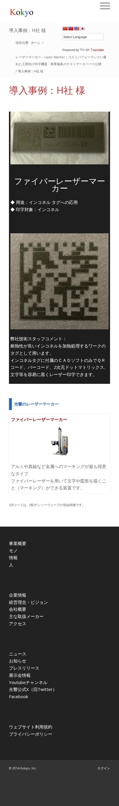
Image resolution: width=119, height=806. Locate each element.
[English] (76, 28)
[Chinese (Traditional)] (70, 28)
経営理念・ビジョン (28, 602)
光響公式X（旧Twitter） (33, 689)
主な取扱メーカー (26, 616)
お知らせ (17, 661)
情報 (13, 557)
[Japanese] (82, 28)
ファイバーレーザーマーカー (39, 419)
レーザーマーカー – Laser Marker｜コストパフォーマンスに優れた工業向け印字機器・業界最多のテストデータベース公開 (61, 60)
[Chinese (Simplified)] (65, 28)
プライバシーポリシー (30, 734)
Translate (97, 50)
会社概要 (17, 609)
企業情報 (17, 595)
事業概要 (17, 543)
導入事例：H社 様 (27, 30)
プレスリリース (24, 668)
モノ (13, 550)
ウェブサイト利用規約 (30, 727)
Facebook (18, 696)
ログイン (103, 768)
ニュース (17, 654)
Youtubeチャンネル (28, 682)
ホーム (35, 42)
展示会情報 (20, 675)
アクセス (17, 623)
